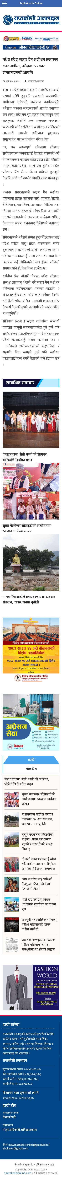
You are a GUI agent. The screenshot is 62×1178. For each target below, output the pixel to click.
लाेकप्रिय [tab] (31, 769)
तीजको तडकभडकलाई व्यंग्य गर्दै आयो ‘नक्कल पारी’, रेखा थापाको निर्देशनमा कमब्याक (39, 864)
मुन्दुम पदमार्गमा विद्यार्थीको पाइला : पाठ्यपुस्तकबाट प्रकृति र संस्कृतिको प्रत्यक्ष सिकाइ (38, 842)
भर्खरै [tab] (31, 760)
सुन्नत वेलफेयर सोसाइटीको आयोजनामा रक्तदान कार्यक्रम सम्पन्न (27, 528)
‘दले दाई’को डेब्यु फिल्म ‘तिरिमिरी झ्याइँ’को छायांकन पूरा (39, 904)
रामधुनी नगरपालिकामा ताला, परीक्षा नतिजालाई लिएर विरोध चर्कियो (39, 924)
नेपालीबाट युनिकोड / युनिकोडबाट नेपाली (34, 1164)
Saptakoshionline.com (17, 1173)
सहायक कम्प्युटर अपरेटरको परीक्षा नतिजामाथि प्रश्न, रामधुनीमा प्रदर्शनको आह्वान (39, 944)
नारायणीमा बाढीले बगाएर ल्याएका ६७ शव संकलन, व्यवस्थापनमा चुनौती (29, 599)
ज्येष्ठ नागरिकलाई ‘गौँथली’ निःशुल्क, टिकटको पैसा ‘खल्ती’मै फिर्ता (37, 884)
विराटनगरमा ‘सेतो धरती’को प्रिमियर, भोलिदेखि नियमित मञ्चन (25, 457)
